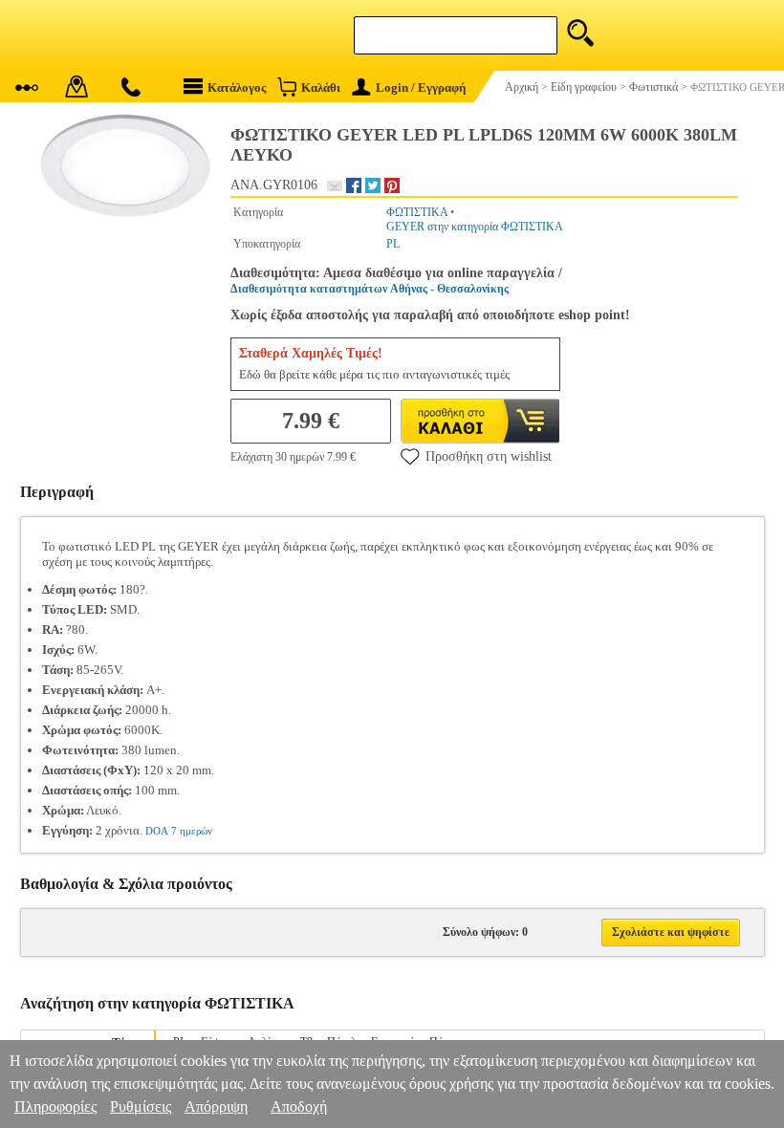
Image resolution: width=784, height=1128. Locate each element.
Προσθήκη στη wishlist (488, 456)
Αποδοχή (299, 1106)
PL (393, 243)
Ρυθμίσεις (140, 1106)
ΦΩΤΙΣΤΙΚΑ (416, 212)
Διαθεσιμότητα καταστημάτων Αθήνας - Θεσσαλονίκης (369, 288)
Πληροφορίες (55, 1106)
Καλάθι (320, 87)
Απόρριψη (216, 1106)
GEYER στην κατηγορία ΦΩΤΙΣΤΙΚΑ (474, 226)
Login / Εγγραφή (421, 87)
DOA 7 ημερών (178, 830)
